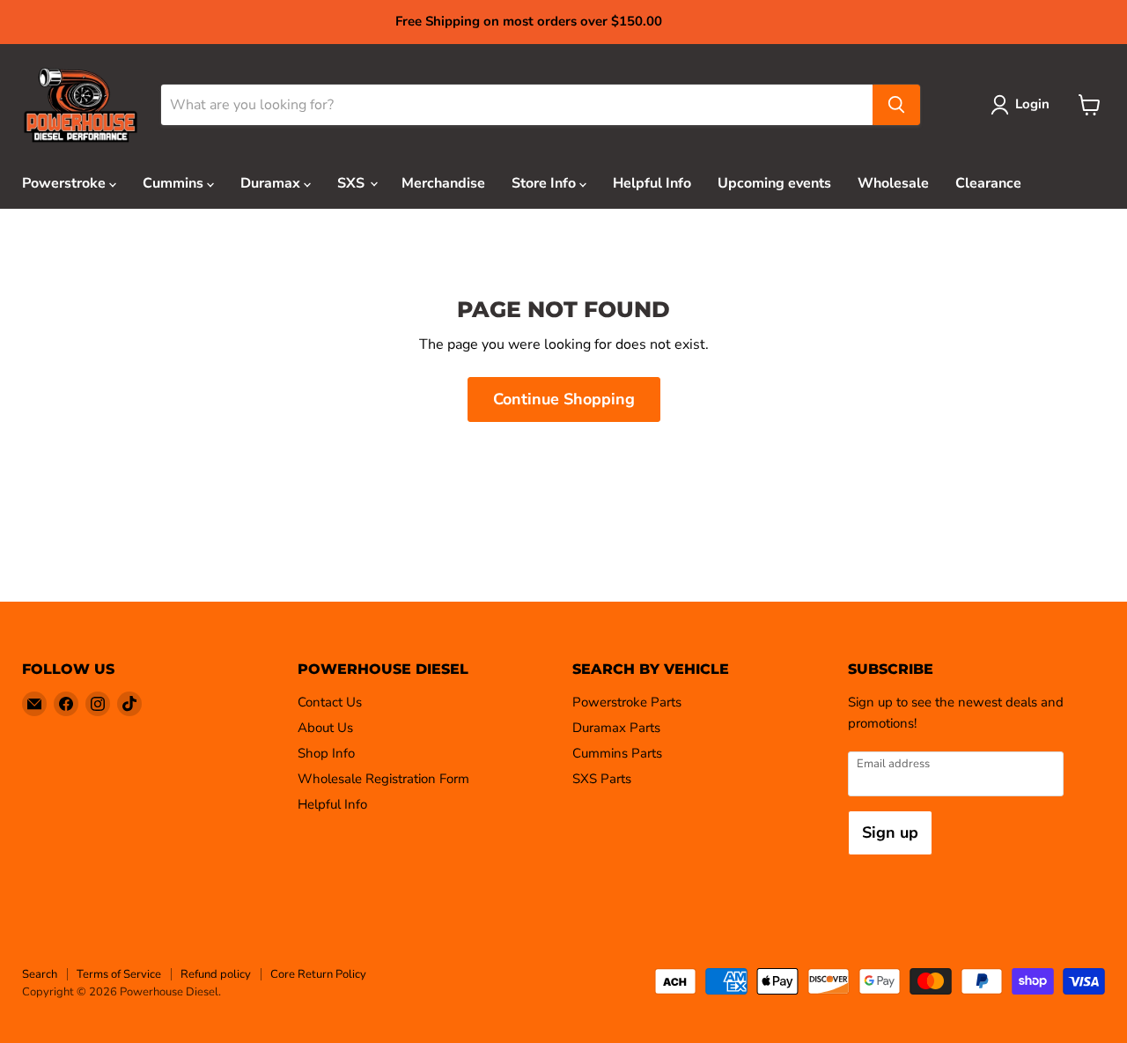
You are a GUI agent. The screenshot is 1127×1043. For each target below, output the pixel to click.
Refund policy (215, 974)
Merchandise (443, 183)
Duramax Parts (616, 727)
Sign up (890, 832)
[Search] (896, 105)
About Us (325, 727)
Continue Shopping (564, 399)
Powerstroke (65, 183)
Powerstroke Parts (626, 702)
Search (39, 974)
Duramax (272, 183)
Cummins (175, 183)
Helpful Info (652, 183)
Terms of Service (119, 974)
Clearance (988, 183)
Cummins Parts (617, 753)
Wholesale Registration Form (383, 779)
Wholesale (893, 183)
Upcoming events (774, 183)
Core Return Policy (318, 974)
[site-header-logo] (80, 105)
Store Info (545, 183)
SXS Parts (601, 779)
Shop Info (326, 753)
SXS (352, 183)
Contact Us (330, 702)
